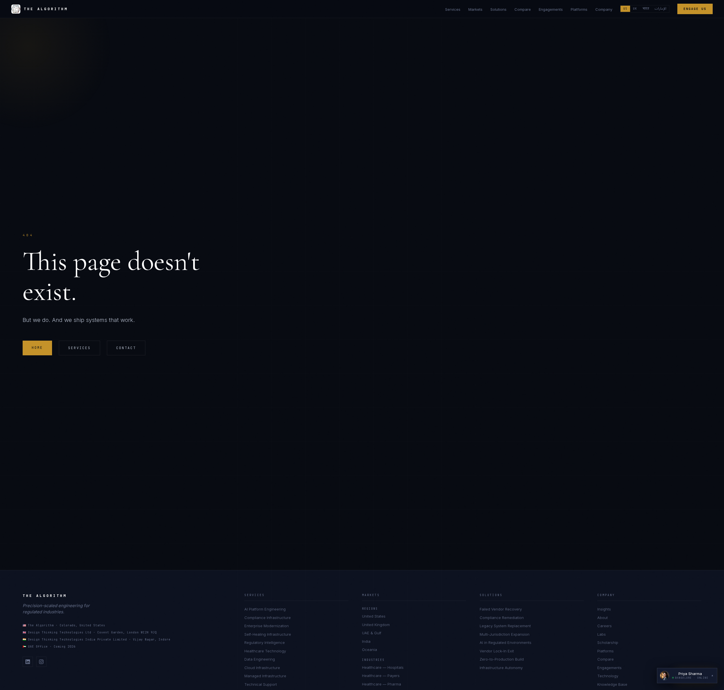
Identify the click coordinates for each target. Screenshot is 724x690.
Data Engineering (259, 659)
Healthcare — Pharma (381, 684)
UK (635, 8)
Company (603, 9)
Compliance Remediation (502, 617)
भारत (646, 9)
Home (37, 347)
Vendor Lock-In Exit (497, 651)
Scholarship (607, 642)
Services (452, 9)
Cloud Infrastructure (262, 667)
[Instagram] (41, 662)
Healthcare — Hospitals (383, 667)
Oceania (369, 649)
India (366, 641)
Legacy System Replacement (505, 626)
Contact (126, 348)
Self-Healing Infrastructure (267, 634)
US (625, 8)
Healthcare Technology (265, 651)
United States (373, 616)
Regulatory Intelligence (264, 642)
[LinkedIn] (28, 662)
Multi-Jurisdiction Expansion (504, 634)
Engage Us (695, 9)
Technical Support (260, 684)
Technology (607, 676)
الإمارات (660, 8)
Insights (604, 609)
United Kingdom (376, 624)
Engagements (551, 9)
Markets (475, 9)
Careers (604, 626)
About (602, 617)
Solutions (498, 9)
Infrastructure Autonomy (501, 667)
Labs (601, 634)
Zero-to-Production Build (502, 659)
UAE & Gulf (371, 633)
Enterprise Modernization (266, 626)
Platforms (579, 9)
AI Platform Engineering (265, 609)
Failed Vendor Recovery (501, 609)
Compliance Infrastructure (267, 617)
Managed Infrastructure (265, 676)
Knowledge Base (612, 684)
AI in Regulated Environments (505, 642)
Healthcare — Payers (381, 675)
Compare (522, 9)
